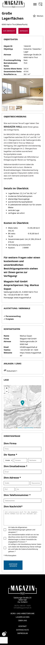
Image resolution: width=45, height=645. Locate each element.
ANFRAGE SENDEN (13, 565)
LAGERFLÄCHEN (22, 617)
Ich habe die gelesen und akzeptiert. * (21, 529)
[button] (40, 91)
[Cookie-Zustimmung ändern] (4, 633)
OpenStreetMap (28, 427)
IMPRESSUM (22, 633)
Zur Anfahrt (22, 602)
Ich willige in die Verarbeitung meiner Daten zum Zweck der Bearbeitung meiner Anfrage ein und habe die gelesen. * (24, 547)
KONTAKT (22, 626)
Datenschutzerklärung (29, 549)
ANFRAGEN (24, 31)
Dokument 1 (12, 371)
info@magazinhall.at (28, 347)
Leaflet (19, 427)
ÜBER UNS (22, 620)
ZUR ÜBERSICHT (9, 31)
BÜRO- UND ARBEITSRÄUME (22, 613)
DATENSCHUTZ (22, 630)
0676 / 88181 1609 (22, 605)
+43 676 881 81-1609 (29, 350)
